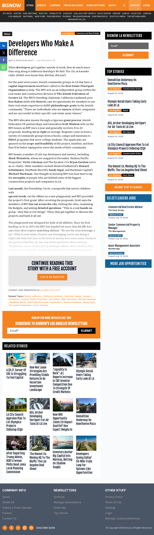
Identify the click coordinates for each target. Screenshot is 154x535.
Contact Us (9, 518)
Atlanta (7, 13)
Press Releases (73, 5)
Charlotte (55, 13)
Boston (43, 13)
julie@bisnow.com (50, 289)
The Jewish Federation (19, 305)
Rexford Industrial (72, 302)
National (28, 16)
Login (146, 5)
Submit (86, 331)
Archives (59, 496)
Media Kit (8, 502)
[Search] (124, 5)
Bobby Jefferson (33, 296)
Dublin (125, 13)
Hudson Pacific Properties (34, 299)
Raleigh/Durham (81, 16)
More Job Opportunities (128, 263)
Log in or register (52, 277)
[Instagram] (24, 527)
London (147, 13)
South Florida (117, 16)
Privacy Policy (114, 496)
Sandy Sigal (89, 302)
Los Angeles (14, 16)
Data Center (104, 13)
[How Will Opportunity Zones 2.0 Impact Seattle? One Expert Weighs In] (63, 415)
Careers (55, 5)
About (112, 5)
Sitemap (110, 507)
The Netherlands (136, 16)
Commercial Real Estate (87, 33)
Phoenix (67, 16)
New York (40, 16)
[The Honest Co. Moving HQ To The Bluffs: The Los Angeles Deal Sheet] (39, 455)
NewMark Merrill (18, 302)
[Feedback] (31, 527)
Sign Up (135, 5)
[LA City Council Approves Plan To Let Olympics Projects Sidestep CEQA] (16, 415)
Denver (116, 13)
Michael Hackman (87, 299)
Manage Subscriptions (67, 502)
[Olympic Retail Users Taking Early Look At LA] (86, 374)
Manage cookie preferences (122, 518)
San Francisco (100, 16)
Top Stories (61, 513)
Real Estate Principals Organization (45, 302)
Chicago (67, 13)
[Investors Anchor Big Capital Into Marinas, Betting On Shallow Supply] (63, 455)
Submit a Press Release (16, 507)
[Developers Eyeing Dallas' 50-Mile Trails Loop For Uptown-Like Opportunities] (86, 455)
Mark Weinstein (69, 299)
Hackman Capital (73, 296)
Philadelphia (54, 16)
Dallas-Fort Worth (85, 13)
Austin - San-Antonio (25, 13)
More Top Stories (128, 187)
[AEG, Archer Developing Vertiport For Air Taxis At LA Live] (39, 415)
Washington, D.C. (77, 19)
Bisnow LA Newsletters (124, 35)
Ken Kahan (54, 299)
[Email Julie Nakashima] (54, 60)
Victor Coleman (40, 305)
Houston (136, 13)
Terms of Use (113, 502)
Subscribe (60, 507)
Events (41, 5)
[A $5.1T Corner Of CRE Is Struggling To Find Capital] (16, 374)
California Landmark (53, 296)
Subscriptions (96, 5)
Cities (30, 5)
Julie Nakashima (44, 60)
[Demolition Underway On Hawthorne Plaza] (86, 415)
